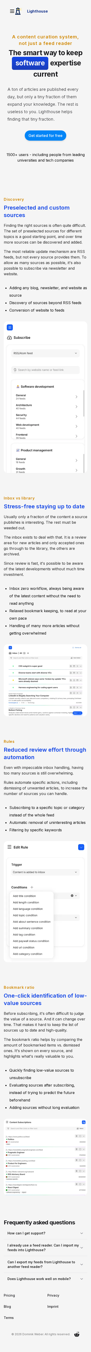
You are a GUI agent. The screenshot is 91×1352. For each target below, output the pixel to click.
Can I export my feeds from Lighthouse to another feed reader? (41, 1267)
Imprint (51, 1309)
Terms (9, 1320)
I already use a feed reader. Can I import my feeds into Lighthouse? (40, 1250)
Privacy (52, 1298)
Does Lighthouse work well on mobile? (39, 1282)
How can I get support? (26, 1236)
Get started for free (44, 135)
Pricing (9, 1298)
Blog (7, 1309)
